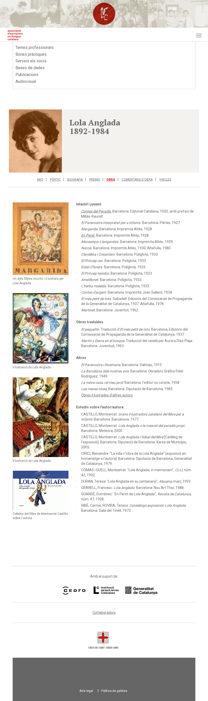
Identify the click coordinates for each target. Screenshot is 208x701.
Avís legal (86, 691)
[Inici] (15, 35)
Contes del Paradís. (96, 211)
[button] (35, 141)
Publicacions (26, 74)
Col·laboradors (104, 613)
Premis (94, 179)
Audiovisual (25, 81)
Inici (40, 179)
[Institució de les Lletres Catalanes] (119, 590)
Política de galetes (114, 691)
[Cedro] (73, 590)
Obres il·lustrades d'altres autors (107, 395)
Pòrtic (55, 179)
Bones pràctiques (31, 54)
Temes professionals (34, 47)
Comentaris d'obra (137, 179)
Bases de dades (30, 67)
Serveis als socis (30, 61)
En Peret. (88, 235)
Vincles (165, 179)
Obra (111, 179)
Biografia (75, 179)
